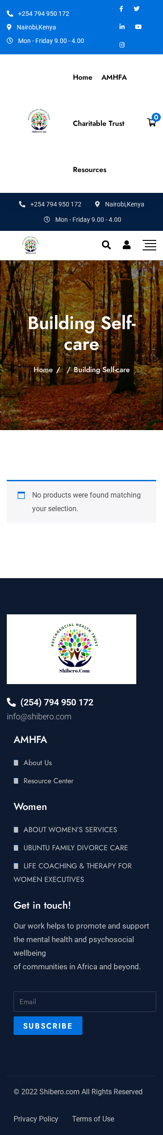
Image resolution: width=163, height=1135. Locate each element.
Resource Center (48, 781)
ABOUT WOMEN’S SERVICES (70, 829)
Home (82, 77)
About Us (38, 762)
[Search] (106, 244)
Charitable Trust (99, 123)
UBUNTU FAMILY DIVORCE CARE (76, 848)
